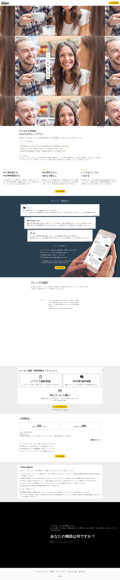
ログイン (66, 409)
